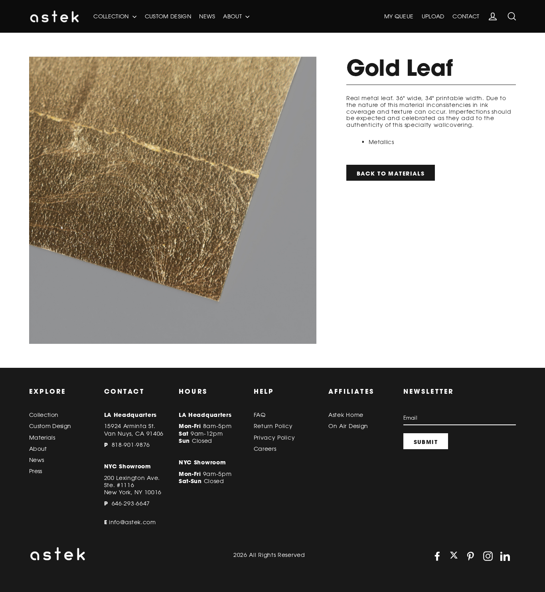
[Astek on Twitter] (454, 556)
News (207, 16)
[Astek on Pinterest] (470, 556)
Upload (433, 16)
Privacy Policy (274, 438)
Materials (42, 437)
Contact (465, 16)
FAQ (260, 415)
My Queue (399, 16)
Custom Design (168, 16)
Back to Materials (391, 174)
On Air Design (348, 426)
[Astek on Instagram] (488, 556)
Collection (111, 16)
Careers (265, 449)
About (233, 16)
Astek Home (345, 415)
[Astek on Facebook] (437, 556)
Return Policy (273, 426)
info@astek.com (132, 522)
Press (35, 471)
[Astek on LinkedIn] (505, 556)
